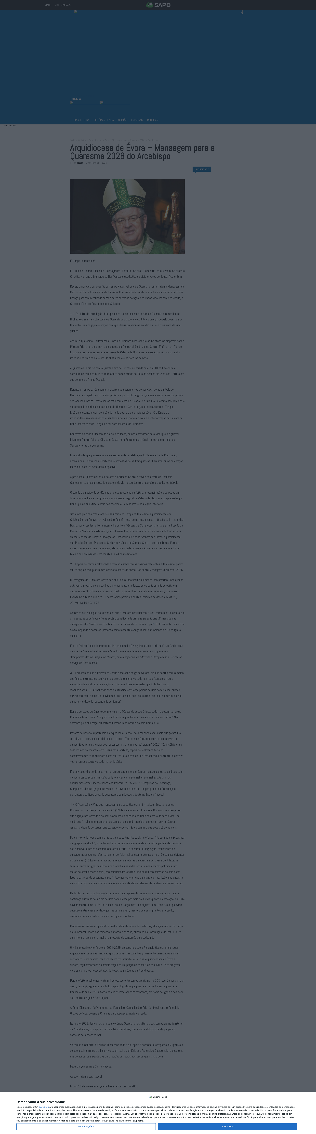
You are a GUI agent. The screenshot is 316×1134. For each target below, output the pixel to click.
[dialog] (158, 1113)
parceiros (44, 1107)
